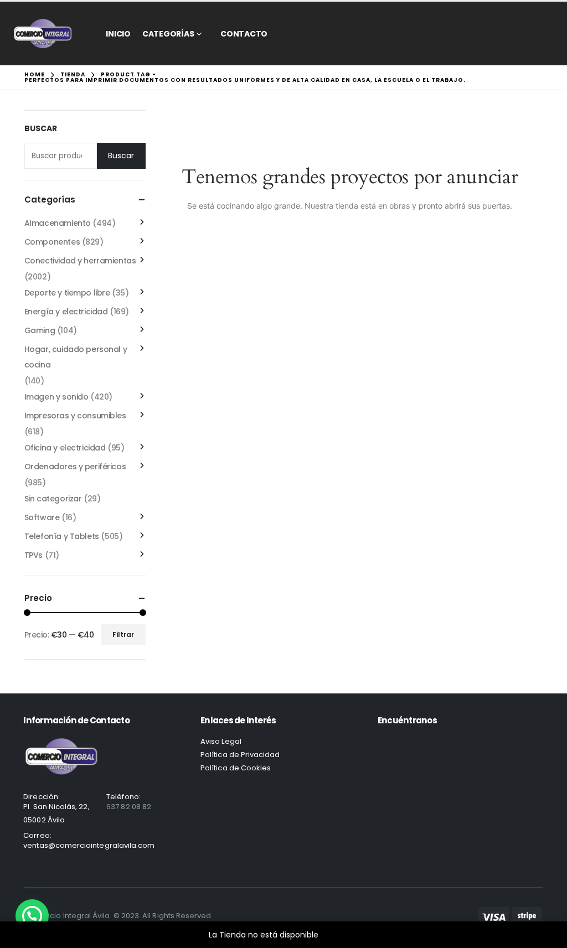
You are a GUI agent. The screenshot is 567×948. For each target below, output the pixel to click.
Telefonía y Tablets (61, 536)
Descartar (340, 934)
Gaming (39, 330)
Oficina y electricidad (65, 447)
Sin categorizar (53, 498)
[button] (32, 916)
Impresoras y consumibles (75, 415)
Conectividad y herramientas (80, 260)
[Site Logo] (43, 33)
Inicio (118, 33)
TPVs (33, 555)
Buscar (40, 128)
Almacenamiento (57, 223)
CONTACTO (243, 33)
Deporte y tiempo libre (67, 292)
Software (42, 517)
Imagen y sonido (56, 396)
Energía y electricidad (66, 311)
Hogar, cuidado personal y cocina (75, 357)
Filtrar (123, 634)
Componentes (52, 241)
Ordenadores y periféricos (75, 466)
